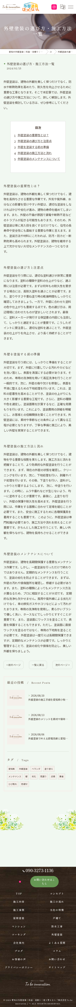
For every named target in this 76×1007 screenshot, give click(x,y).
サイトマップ (57, 967)
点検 (53, 776)
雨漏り (43, 776)
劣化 (34, 776)
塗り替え (49, 768)
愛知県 (11, 768)
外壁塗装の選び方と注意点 (35, 141)
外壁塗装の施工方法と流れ (35, 153)
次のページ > (62, 665)
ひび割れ (12, 784)
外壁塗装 (23, 768)
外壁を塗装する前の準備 (33, 147)
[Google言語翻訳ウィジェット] (63, 7)
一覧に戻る (38, 665)
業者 (61, 776)
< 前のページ (13, 665)
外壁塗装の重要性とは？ (33, 135)
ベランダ (36, 768)
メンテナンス (14, 776)
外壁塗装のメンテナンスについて (39, 159)
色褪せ (24, 784)
